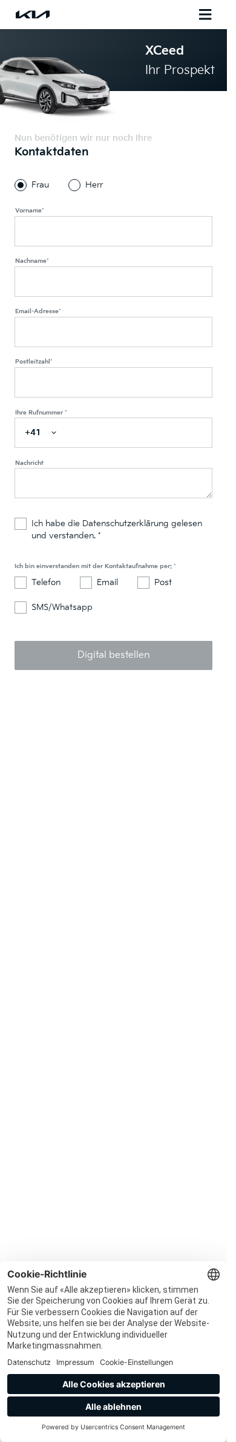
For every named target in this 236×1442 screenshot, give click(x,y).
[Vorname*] (113, 231)
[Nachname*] (113, 281)
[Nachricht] (113, 483)
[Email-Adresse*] (113, 332)
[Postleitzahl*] (113, 382)
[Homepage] (64, 14)
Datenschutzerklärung (126, 523)
